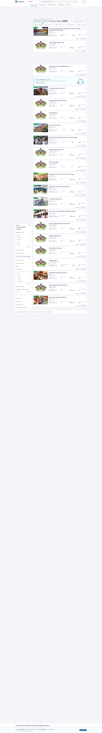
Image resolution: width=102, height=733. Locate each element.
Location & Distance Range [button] (22, 289)
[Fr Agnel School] (41, 115)
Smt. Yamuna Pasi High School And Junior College (62, 211)
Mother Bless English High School (58, 273)
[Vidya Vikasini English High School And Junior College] (41, 140)
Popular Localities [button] (20, 286)
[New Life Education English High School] (41, 226)
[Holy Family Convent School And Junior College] (41, 176)
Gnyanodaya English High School (57, 297)
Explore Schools (34, 4)
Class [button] (17, 235)
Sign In (84, 1)
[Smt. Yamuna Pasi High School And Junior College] (41, 213)
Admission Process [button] (20, 263)
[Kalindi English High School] (41, 152)
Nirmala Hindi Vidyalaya (55, 248)
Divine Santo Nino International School (59, 186)
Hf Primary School (54, 162)
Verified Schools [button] (19, 304)
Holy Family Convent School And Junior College (61, 174)
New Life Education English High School (59, 223)
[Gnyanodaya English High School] (41, 299)
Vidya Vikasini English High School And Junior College (63, 137)
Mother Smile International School (58, 285)
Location (29, 291)
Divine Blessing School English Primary (59, 66)
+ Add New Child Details (40, 82)
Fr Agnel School (53, 113)
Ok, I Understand (83, 730)
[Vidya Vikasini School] (41, 127)
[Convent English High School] (41, 45)
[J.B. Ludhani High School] (41, 201)
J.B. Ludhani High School (55, 199)
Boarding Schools (42, 4)
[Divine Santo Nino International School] (41, 189)
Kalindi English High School (56, 149)
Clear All (29, 225)
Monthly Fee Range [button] (20, 253)
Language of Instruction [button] (21, 307)
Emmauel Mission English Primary (58, 100)
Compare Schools (61, 4)
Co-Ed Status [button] (19, 301)
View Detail (83, 38)
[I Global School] (41, 263)
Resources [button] (69, 4)
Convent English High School (56, 42)
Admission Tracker (52, 4)
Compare (77, 38)
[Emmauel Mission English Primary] (41, 103)
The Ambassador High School (57, 88)
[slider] (16, 256)
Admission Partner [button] (20, 260)
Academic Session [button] (20, 250)
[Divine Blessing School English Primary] (41, 68)
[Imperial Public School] (41, 238)
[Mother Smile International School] (41, 287)
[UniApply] (19, 1)
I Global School (53, 260)
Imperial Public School (55, 236)
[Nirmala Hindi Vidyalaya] (41, 250)
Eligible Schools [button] (19, 232)
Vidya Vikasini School (54, 125)
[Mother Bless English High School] (41, 275)
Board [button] (17, 266)
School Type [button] (18, 298)
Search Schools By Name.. (47, 1)
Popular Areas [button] (19, 269)
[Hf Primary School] (41, 164)
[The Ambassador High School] (41, 90)
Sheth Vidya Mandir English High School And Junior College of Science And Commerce (65, 29)
